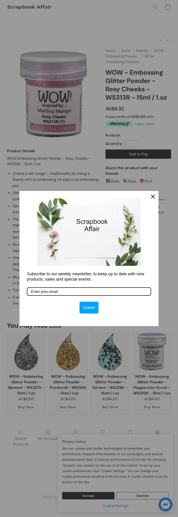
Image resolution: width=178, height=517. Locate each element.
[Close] (153, 196)
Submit (89, 308)
